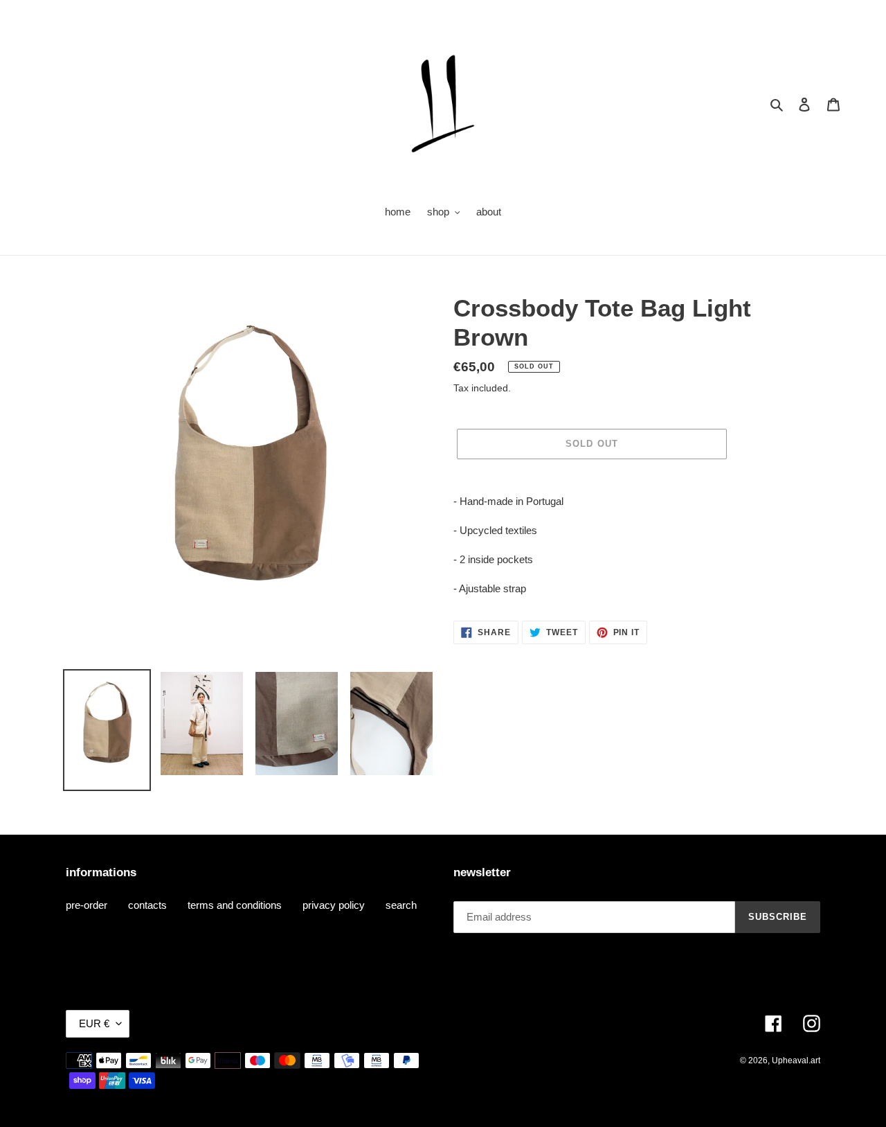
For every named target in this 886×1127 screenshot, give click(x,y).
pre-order (86, 905)
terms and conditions (235, 905)
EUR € (94, 1023)
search (401, 905)
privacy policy (333, 905)
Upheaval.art (796, 1060)
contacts (147, 905)
